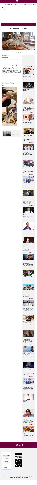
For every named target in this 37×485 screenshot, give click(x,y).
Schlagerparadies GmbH (18, 477)
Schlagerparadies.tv (10, 4)
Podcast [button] (34, 4)
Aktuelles (8, 55)
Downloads (25, 476)
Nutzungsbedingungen (20, 476)
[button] (4, 9)
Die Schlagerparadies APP (18, 450)
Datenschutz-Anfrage (30, 476)
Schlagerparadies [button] (29, 4)
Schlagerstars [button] (21, 4)
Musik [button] (5, 4)
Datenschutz (9, 476)
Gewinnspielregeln (14, 476)
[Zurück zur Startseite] (2, 7)
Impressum (5, 476)
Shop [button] (25, 4)
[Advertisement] (18, 17)
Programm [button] (15, 4)
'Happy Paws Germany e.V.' (8, 81)
